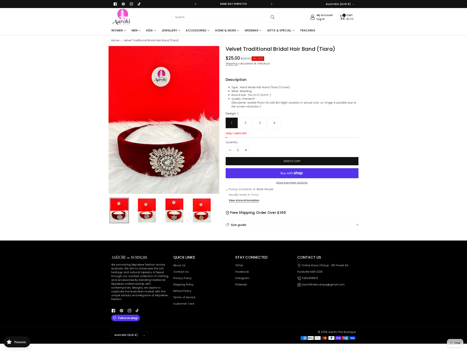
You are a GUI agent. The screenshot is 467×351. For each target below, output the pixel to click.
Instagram (242, 278)
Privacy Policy (182, 278)
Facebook (242, 272)
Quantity (232, 142)
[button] (118, 30)
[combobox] (226, 17)
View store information (244, 200)
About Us (179, 265)
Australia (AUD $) (126, 335)
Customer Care (183, 304)
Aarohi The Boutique (342, 332)
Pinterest (241, 284)
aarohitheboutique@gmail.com (323, 284)
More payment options (292, 182)
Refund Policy (182, 291)
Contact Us (180, 272)
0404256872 (310, 278)
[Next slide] (271, 4)
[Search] (272, 17)
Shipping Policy (183, 284)
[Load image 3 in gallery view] (174, 210)
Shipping (231, 63)
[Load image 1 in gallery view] (119, 210)
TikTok (239, 265)
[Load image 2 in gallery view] (147, 210)
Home (115, 40)
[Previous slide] (195, 4)
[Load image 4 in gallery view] (201, 210)
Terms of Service (184, 297)
